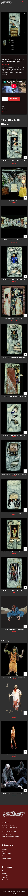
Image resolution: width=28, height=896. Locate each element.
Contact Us (5, 880)
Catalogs (4, 873)
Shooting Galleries (7, 856)
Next (24, 33)
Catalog (4, 849)
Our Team (5, 875)
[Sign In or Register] (17, 2)
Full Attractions (6, 858)
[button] (25, 13)
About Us (4, 851)
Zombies (4, 111)
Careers (4, 877)
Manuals (4, 871)
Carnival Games (6, 853)
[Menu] (25, 2)
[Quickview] (25, 157)
